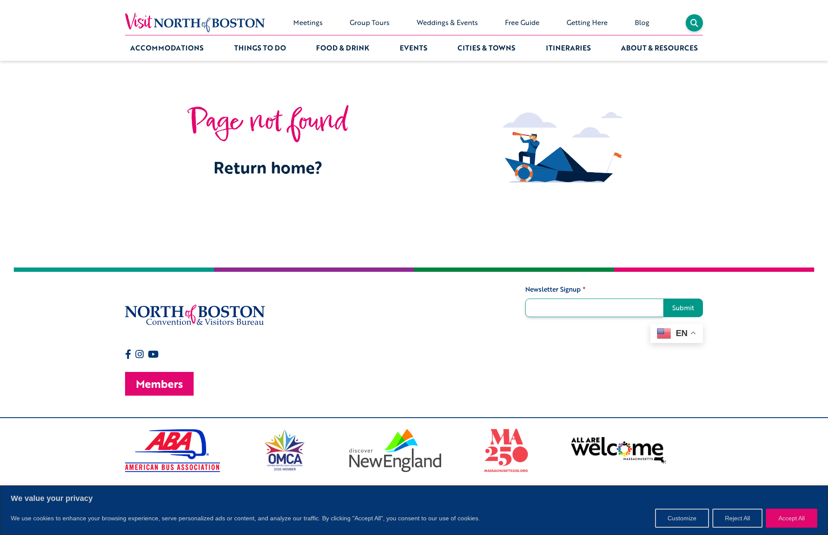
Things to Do (260, 48)
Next (709, 450)
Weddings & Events (447, 22)
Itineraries (568, 48)
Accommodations (167, 48)
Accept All (791, 518)
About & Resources (659, 48)
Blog (642, 22)
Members (159, 384)
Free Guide (522, 22)
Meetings (308, 22)
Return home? (268, 167)
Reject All (737, 518)
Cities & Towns (486, 48)
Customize (682, 518)
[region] (414, 510)
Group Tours (369, 22)
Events (413, 48)
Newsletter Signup (555, 289)
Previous (118, 450)
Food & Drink (342, 48)
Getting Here (587, 22)
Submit (683, 307)
